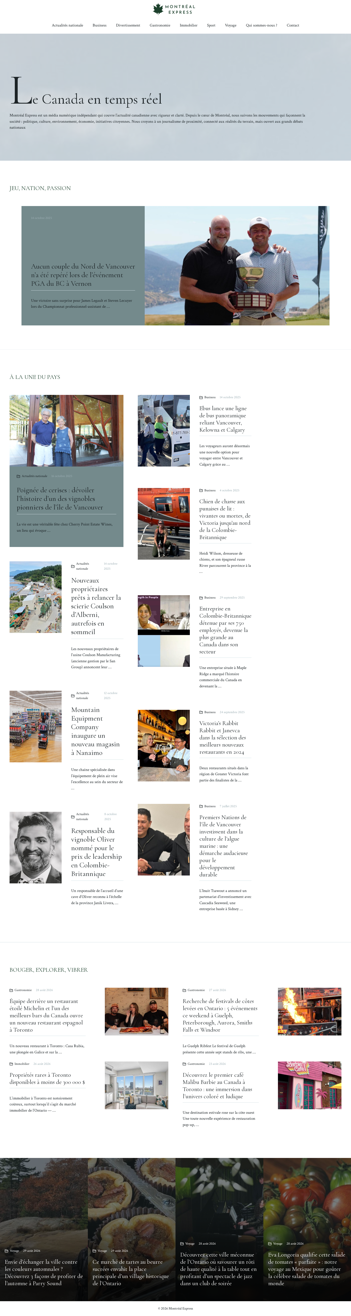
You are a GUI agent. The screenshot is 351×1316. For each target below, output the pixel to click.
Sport (211, 25)
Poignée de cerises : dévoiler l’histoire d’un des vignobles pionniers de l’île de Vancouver (60, 499)
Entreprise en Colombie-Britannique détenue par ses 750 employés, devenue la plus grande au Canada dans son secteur (225, 630)
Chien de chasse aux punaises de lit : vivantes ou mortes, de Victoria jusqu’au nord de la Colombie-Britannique (224, 519)
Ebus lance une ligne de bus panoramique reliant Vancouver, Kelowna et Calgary (223, 419)
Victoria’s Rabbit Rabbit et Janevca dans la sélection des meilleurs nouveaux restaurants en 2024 (222, 737)
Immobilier (188, 25)
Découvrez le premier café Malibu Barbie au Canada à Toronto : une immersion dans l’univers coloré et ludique (217, 1085)
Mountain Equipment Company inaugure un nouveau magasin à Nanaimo (95, 731)
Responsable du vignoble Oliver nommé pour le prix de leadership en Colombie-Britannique (96, 852)
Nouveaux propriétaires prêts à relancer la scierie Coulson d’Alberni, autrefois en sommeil (96, 606)
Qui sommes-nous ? (261, 25)
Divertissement (128, 25)
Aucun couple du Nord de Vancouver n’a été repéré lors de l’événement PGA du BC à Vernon (83, 275)
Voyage (230, 25)
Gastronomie (160, 25)
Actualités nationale (67, 25)
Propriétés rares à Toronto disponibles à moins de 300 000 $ (47, 1078)
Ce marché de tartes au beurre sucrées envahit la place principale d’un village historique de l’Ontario (131, 1272)
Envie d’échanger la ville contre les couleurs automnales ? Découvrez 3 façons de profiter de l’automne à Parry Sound (44, 1272)
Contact (293, 25)
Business (99, 25)
